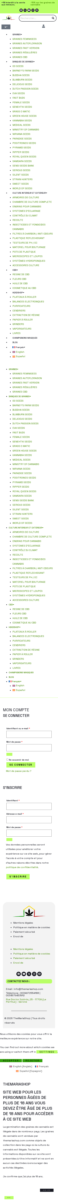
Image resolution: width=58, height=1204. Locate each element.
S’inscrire (18, 876)
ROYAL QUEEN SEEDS (24, 156)
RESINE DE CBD (20, 274)
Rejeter (32, 1060)
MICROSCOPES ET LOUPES (27, 256)
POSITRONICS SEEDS (24, 143)
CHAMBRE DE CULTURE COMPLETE (32, 201)
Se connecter (20, 764)
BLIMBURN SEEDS (22, 79)
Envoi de (18, 936)
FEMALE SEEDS (21, 102)
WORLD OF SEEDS (22, 188)
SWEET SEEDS (20, 183)
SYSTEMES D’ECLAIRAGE (26, 211)
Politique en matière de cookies (31, 927)
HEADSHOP (17, 292)
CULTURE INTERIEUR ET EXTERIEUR (29, 193)
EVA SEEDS (18, 93)
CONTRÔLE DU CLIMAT (25, 215)
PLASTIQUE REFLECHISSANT (28, 238)
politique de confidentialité (22, 867)
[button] (29, 364)
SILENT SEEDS (20, 174)
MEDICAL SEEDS (21, 125)
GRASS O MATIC (21, 111)
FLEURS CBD (19, 279)
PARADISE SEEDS (22, 138)
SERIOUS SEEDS (21, 170)
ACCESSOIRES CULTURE (25, 265)
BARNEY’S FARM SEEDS (25, 70)
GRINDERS (18, 324)
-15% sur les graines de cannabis (42, 3)
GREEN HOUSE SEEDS (24, 115)
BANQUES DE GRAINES (22, 61)
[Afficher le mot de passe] (9, 754)
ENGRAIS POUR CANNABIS (26, 206)
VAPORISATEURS (21, 328)
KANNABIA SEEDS (22, 120)
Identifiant (13, 800)
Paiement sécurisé (24, 931)
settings (46, 1051)
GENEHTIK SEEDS (22, 106)
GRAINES (16, 34)
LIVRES (16, 333)
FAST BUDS (18, 97)
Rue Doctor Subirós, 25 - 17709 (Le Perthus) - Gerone (26, 1000)
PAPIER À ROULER (22, 319)
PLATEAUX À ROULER (24, 297)
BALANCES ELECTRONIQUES (28, 301)
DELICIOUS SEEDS (22, 84)
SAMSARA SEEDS (22, 161)
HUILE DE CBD (20, 283)
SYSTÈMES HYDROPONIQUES (28, 260)
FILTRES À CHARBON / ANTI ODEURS (32, 233)
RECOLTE (17, 220)
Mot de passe (14, 741)
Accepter (11, 1060)
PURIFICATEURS (21, 306)
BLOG (15, 342)
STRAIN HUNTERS (22, 179)
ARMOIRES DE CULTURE (25, 197)
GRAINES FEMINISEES (24, 39)
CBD (14, 270)
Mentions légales (23, 922)
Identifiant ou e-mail (18, 728)
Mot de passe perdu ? (18, 771)
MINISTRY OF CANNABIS (25, 129)
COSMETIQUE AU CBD (24, 288)
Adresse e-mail (15, 814)
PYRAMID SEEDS (21, 147)
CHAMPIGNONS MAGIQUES (24, 338)
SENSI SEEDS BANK (23, 165)
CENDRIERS (18, 310)
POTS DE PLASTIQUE (24, 251)
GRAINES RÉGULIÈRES (24, 52)
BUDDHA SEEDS (21, 75)
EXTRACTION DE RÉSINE (26, 315)
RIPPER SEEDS (20, 152)
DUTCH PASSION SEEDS (25, 88)
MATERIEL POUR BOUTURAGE (29, 247)
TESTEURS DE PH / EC (24, 242)
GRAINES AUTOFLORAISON (27, 43)
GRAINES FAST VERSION (25, 48)
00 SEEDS (17, 66)
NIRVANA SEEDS (21, 134)
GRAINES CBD (19, 57)
